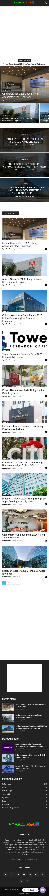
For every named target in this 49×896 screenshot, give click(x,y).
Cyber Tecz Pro (6, 249)
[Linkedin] (17, 874)
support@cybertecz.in (29, 859)
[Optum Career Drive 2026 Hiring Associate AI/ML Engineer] (24, 84)
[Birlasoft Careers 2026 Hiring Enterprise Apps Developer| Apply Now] (24, 484)
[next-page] (18, 583)
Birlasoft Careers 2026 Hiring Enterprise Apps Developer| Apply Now (24, 500)
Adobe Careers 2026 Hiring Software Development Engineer (22, 280)
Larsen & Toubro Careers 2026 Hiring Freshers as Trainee (22, 428)
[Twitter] (42, 874)
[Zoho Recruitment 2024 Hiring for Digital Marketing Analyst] (8, 758)
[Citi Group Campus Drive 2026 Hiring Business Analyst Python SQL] (24, 448)
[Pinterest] (30, 874)
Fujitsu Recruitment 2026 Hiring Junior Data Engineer (23, 391)
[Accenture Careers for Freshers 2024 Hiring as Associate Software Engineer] (8, 747)
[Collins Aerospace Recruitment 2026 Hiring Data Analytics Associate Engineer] (24, 190)
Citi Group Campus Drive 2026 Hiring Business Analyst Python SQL (22, 464)
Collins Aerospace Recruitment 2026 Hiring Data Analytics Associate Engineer (22, 318)
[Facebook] (5, 874)
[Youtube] (27, 881)
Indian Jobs (6, 90)
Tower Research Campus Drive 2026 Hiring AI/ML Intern (22, 355)
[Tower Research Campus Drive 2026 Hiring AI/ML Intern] (24, 340)
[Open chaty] (43, 890)
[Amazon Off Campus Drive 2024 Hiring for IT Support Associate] (8, 769)
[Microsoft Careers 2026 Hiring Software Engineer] (24, 557)
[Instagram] (11, 874)
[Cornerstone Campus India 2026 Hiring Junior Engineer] (24, 520)
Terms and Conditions (11, 889)
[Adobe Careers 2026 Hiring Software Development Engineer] (19, 113)
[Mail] (24, 874)
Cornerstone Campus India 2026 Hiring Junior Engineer (23, 536)
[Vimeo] (21, 881)
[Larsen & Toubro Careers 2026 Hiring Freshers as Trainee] (24, 412)
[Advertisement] (24, 32)
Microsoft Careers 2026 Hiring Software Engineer (23, 572)
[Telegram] (36, 874)
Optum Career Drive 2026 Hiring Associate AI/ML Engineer (24, 64)
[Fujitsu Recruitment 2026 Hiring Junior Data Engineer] (24, 376)
